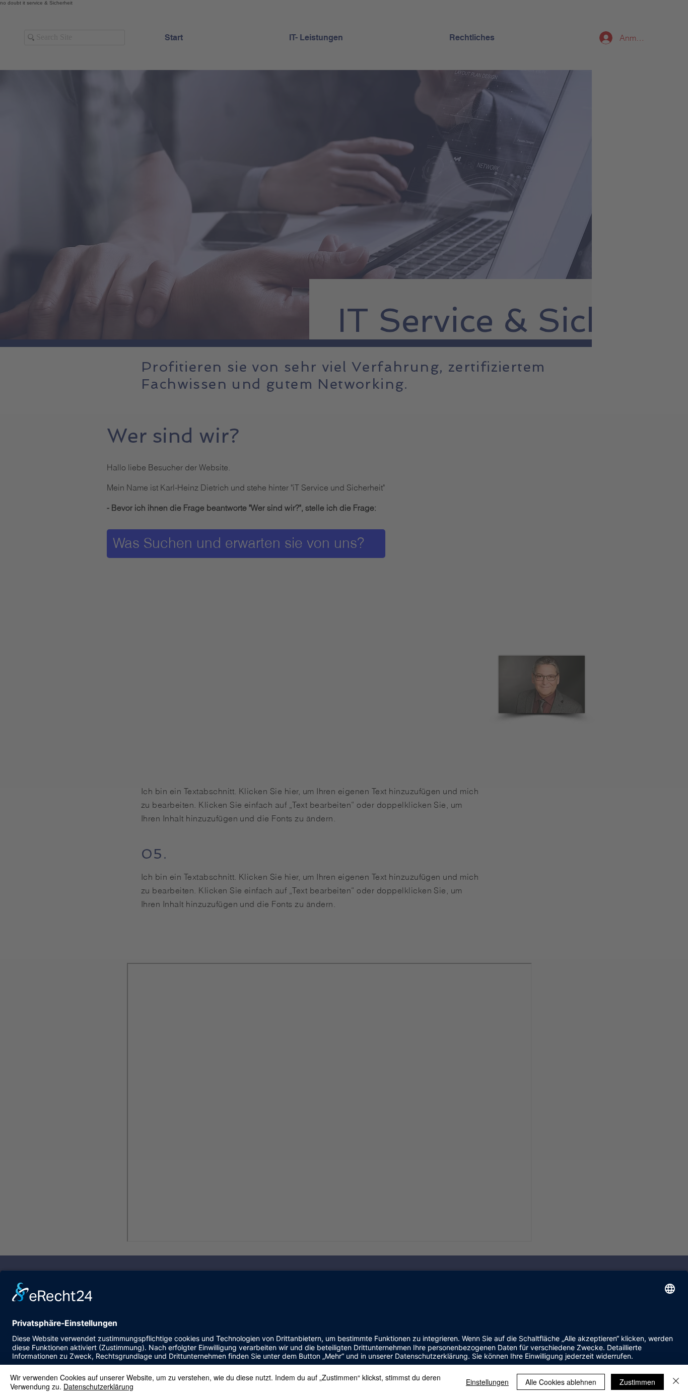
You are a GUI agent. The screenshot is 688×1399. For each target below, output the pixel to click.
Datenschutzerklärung (98, 1386)
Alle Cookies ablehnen (560, 1382)
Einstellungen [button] (487, 1382)
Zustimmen (637, 1382)
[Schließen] (676, 1382)
